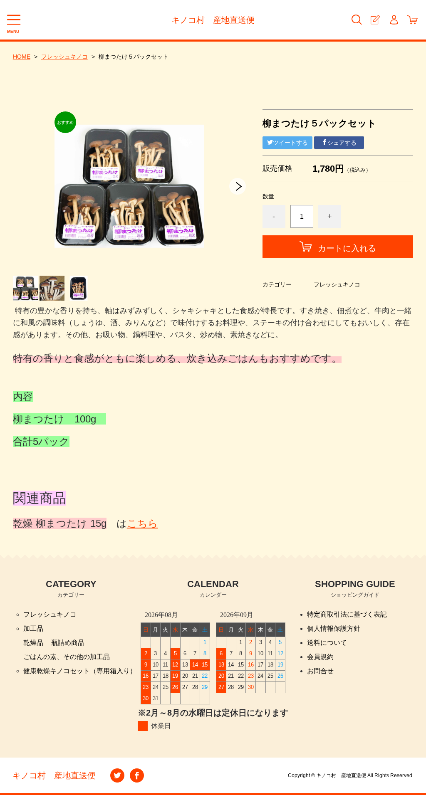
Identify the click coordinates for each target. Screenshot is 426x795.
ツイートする (290, 142)
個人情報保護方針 (333, 628)
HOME (21, 56)
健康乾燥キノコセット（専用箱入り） (79, 670)
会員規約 (320, 656)
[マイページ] (393, 20)
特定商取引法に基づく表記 (347, 614)
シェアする (342, 142)
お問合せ (320, 670)
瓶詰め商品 (67, 642)
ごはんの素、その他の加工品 (66, 656)
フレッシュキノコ (64, 56)
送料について (327, 642)
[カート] (412, 20)
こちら (142, 523)
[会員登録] (375, 20)
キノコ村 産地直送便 (213, 20)
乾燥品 (33, 642)
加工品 (33, 628)
